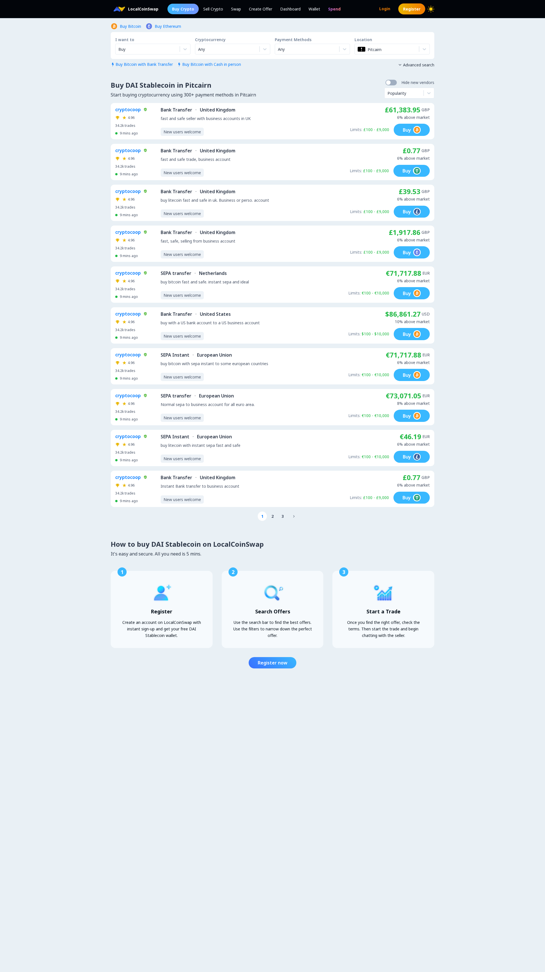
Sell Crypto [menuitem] (213, 9)
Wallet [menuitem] (314, 9)
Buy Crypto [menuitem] (183, 9)
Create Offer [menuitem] (260, 9)
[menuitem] (334, 9)
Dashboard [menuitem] (290, 9)
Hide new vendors (417, 82)
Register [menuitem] (411, 9)
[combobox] (198, 49)
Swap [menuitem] (236, 9)
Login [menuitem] (384, 8)
